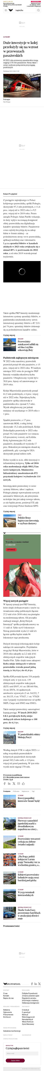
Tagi (33, 791)
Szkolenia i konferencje (12, 1031)
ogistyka (19, 10)
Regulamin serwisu (29, 998)
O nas (5, 993)
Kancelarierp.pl (27, 1019)
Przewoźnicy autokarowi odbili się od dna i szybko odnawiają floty (28, 346)
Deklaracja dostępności (30, 1003)
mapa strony (7, 1035)
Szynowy (6, 37)
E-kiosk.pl (25, 1010)
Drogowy (20, 339)
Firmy (19, 515)
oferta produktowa (10, 1039)
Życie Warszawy (28, 1024)
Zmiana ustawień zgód (30, 996)
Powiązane (6, 791)
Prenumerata (8, 1015)
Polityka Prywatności (29, 993)
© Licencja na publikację (12, 775)
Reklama (6, 1010)
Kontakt (6, 996)
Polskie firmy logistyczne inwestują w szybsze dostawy (28, 520)
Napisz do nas (8, 998)
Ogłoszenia (7, 1012)
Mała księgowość (28, 1017)
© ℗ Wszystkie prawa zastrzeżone (16, 777)
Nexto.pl (25, 1015)
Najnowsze (25, 791)
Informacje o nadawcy (30, 1000)
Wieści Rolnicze (27, 1022)
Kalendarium (26, 1035)
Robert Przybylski (10, 194)
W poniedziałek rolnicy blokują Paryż (29, 736)
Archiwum (7, 1017)
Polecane (16, 791)
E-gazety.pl (26, 1012)
